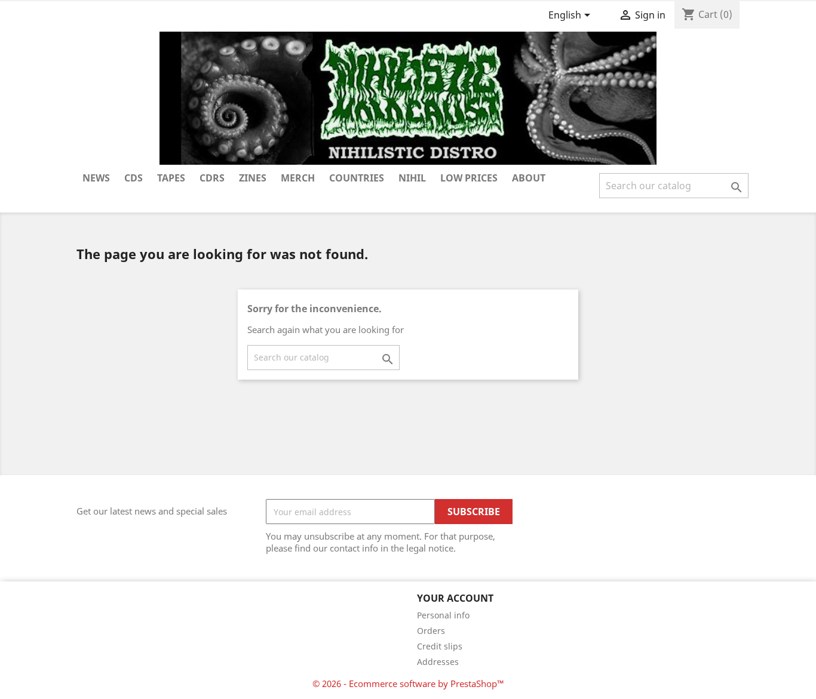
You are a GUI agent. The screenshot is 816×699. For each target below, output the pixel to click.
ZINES (252, 177)
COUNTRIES (356, 177)
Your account (455, 598)
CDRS (212, 177)
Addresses (438, 661)
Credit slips (439, 646)
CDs (133, 177)
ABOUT (528, 177)
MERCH (298, 177)
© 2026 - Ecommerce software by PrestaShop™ (408, 683)
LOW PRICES (469, 177)
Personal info (443, 615)
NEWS (96, 177)
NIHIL (412, 177)
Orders (431, 630)
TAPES (171, 177)
